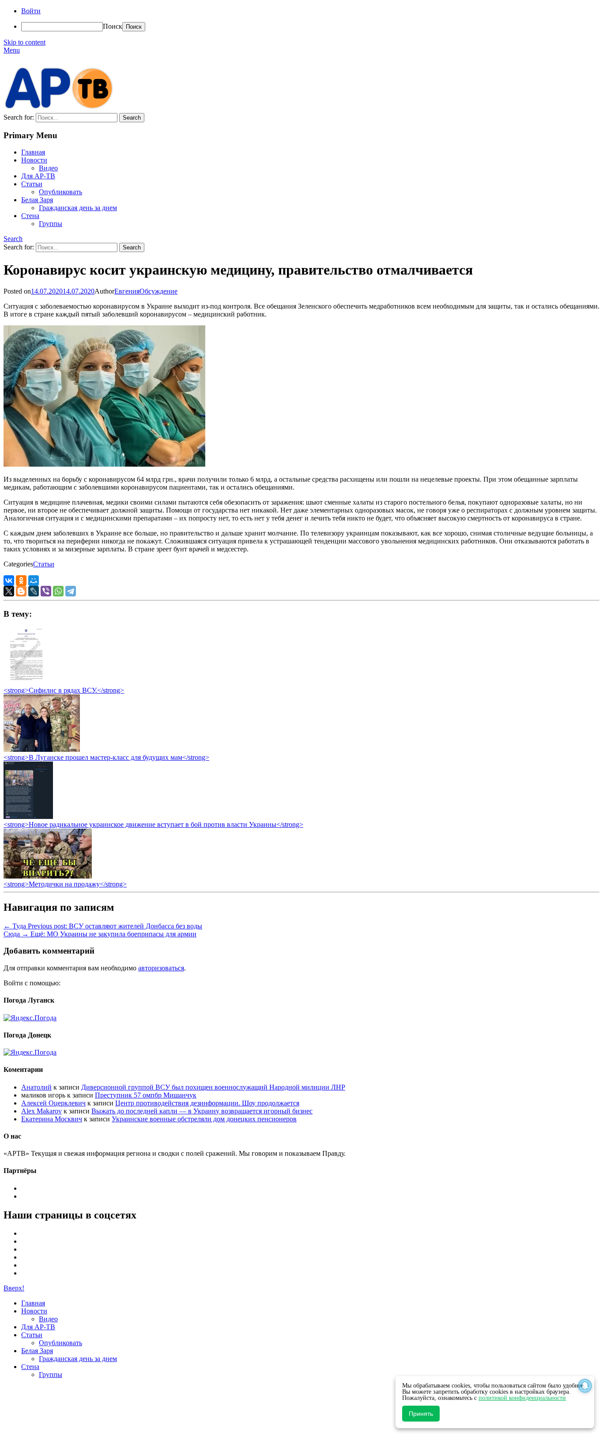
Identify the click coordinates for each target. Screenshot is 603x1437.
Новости (34, 160)
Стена (30, 215)
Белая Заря (37, 200)
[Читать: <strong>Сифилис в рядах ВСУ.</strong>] (24, 682)
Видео (48, 168)
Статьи (31, 184)
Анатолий (36, 1087)
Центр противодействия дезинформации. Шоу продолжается (207, 1103)
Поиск (112, 26)
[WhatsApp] (58, 591)
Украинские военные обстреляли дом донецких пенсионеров (204, 1119)
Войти (31, 11)
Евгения (126, 291)
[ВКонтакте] (9, 580)
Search (13, 238)
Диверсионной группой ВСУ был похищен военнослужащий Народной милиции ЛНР (213, 1087)
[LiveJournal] (33, 591)
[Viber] (46, 591)
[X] (9, 591)
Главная (33, 152)
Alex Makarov (41, 1111)
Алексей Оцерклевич (53, 1103)
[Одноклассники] (21, 580)
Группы (50, 223)
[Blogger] (21, 591)
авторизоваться (161, 968)
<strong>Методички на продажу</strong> (65, 884)
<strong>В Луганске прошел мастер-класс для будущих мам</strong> (106, 757)
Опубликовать (60, 192)
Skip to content (24, 42)
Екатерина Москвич (51, 1119)
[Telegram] (70, 591)
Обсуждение (158, 291)
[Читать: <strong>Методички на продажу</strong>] (48, 876)
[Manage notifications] (585, 1386)
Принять (421, 1413)
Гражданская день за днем (78, 207)
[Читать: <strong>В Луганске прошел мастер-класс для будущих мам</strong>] (42, 749)
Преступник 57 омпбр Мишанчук (145, 1095)
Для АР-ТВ (38, 176)
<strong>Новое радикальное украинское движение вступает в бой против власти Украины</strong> (153, 824)
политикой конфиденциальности (522, 1398)
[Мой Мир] (33, 580)
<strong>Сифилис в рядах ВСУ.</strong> (64, 690)
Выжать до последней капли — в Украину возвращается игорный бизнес (202, 1111)
